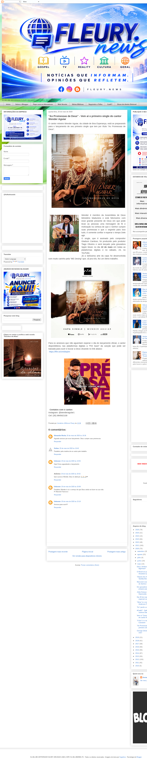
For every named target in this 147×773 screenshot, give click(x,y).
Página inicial (87, 552)
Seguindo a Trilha (95, 104)
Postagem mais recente (58, 552)
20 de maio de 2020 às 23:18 (71, 501)
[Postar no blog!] (89, 423)
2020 (137, 548)
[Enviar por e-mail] (87, 423)
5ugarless (123, 757)
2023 (137, 539)
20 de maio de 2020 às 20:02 (71, 474)
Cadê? (109, 104)
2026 (137, 530)
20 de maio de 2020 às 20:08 (71, 486)
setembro (141, 551)
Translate (20, 262)
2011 (137, 663)
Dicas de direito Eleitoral (126, 104)
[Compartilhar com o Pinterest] (95, 423)
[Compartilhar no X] (91, 423)
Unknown (57, 461)
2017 (137, 644)
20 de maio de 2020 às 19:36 (76, 435)
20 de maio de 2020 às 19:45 (69, 448)
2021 (137, 545)
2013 (137, 656)
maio (139, 564)
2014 (137, 653)
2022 (137, 542)
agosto (140, 554)
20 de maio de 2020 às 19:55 (71, 461)
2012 (137, 659)
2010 (137, 666)
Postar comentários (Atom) (90, 565)
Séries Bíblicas (78, 104)
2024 (137, 536)
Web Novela (62, 104)
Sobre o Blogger (21, 104)
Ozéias (56, 448)
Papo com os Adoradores (43, 104)
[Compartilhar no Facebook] (93, 423)
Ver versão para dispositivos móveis (87, 556)
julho (139, 557)
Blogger (139, 757)
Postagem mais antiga (116, 552)
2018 (137, 641)
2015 (137, 650)
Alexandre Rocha (60, 435)
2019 (137, 637)
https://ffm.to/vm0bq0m (59, 352)
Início (8, 104)
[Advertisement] (140, 405)
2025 (137, 533)
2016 (137, 647)
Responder (57, 441)
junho (139, 561)
